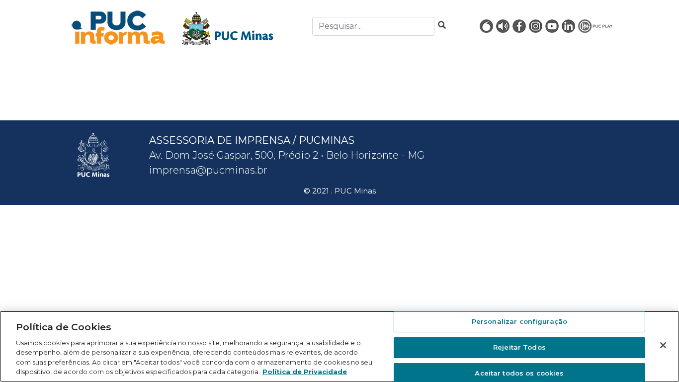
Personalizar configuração (519, 322)
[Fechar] (663, 345)
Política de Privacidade (304, 372)
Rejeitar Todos (519, 347)
